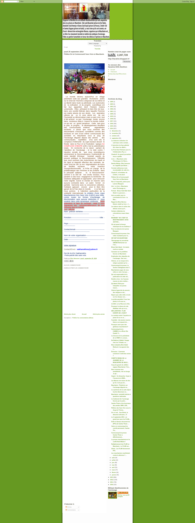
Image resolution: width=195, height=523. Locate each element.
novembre (115, 133)
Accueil (84, 314)
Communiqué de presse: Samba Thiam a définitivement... (119, 435)
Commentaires (71, 510)
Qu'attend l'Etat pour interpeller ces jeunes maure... (118, 286)
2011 (111, 482)
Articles (69, 507)
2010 (111, 484)
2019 (111, 116)
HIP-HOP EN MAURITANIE (119, 238)
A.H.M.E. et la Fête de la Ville (120, 304)
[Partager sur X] (69, 261)
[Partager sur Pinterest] (73, 261)
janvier (114, 475)
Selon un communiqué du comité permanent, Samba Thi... (120, 428)
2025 (111, 101)
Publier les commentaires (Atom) (82, 318)
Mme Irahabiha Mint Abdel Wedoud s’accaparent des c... (120, 347)
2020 (111, 114)
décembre (115, 131)
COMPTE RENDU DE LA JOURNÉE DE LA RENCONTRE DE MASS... (120, 360)
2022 (111, 109)
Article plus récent (69, 314)
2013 (111, 477)
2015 (111, 126)
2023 (111, 106)
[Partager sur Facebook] (71, 261)
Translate (97, 49)
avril (113, 467)
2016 (111, 123)
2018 (111, 118)
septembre (115, 138)
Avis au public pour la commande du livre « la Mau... (119, 197)
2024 (111, 104)
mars (113, 470)
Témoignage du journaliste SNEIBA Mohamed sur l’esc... (119, 243)
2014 (111, 128)
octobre (114, 136)
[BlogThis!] (67, 261)
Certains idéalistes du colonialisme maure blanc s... (120, 213)
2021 (111, 111)
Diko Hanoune (124, 492)
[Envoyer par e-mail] (65, 261)
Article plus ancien (99, 314)
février (114, 472)
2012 (111, 479)
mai (113, 465)
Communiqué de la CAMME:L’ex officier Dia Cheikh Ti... (119, 331)
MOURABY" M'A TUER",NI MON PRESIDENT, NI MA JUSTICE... (119, 220)
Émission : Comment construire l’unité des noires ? (121, 354)
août (113, 457)
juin (113, 462)
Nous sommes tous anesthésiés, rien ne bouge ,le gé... (120, 371)
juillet (114, 460)
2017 (111, 121)
